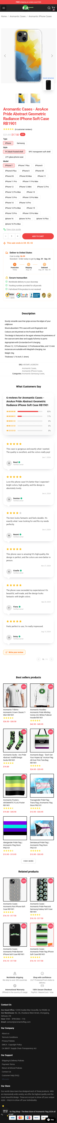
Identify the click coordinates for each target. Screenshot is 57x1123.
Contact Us (6, 1072)
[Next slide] (52, 56)
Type (5, 139)
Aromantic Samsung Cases (33, 374)
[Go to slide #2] (35, 98)
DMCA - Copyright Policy (12, 1045)
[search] (49, 8)
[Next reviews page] (51, 659)
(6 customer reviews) (23, 129)
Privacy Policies (8, 1041)
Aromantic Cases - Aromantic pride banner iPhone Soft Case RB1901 (13, 951)
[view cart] (53, 8)
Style (5, 147)
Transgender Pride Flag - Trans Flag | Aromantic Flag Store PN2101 (41, 802)
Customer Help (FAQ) (10, 1075)
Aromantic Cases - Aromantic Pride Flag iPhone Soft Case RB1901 (42, 951)
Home (4, 16)
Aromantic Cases (18, 16)
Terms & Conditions (10, 1037)
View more (28, 861)
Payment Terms (8, 1064)
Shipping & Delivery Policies (13, 1061)
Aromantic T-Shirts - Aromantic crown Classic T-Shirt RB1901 (14, 712)
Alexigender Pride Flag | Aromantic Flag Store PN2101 (12, 845)
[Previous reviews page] (38, 659)
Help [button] (52, 1120)
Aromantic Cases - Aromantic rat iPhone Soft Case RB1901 (14, 906)
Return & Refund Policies (12, 1068)
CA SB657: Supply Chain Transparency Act (19, 1048)
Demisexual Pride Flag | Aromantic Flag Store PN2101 (39, 845)
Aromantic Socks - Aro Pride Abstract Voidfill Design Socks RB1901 (14, 757)
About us (5, 1033)
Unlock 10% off (5, 1111)
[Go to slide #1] (21, 98)
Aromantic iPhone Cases (40, 16)
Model (5, 161)
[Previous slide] (5, 56)
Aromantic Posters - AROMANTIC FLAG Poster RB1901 (14, 802)
